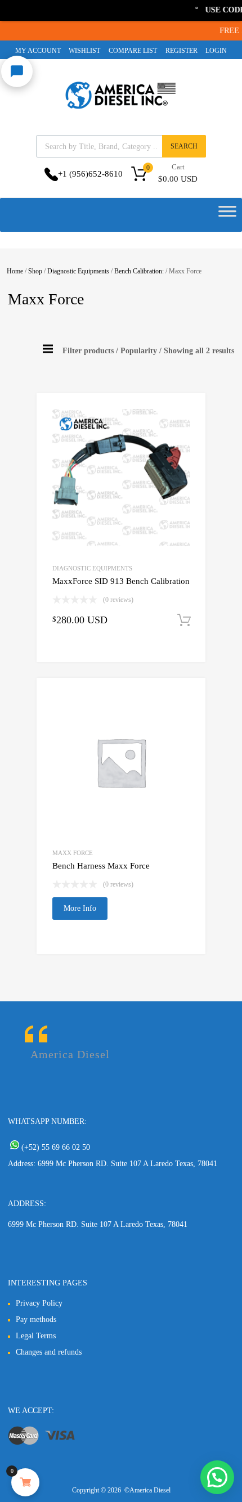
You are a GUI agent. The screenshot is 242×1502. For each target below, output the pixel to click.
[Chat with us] (17, 71)
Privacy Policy (39, 1303)
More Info (80, 908)
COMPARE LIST (133, 51)
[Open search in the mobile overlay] (121, 146)
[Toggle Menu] (227, 215)
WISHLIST (84, 51)
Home (15, 271)
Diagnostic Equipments (78, 271)
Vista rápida (78, 653)
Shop (35, 271)
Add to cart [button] (184, 620)
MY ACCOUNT (38, 51)
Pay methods (36, 1319)
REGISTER (181, 51)
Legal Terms (36, 1336)
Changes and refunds (49, 1352)
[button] (217, 1477)
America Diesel (70, 1054)
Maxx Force (72, 852)
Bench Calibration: (139, 271)
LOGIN (216, 51)
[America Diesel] (121, 110)
